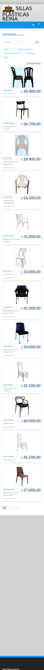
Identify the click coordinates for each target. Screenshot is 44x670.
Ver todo (7, 42)
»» (16, 508)
